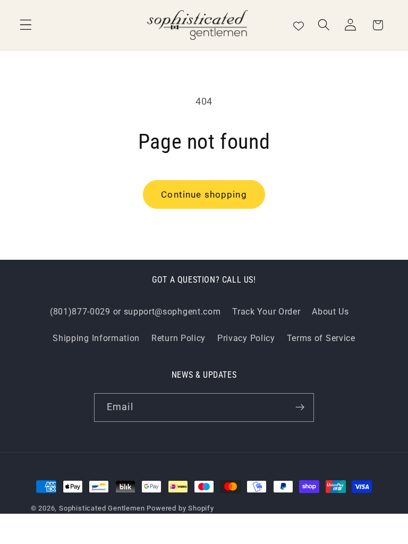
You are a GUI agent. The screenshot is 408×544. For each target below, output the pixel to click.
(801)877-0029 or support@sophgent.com (135, 312)
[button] (25, 25)
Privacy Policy (246, 338)
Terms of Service (321, 338)
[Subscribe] (299, 407)
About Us (330, 312)
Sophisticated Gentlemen (102, 508)
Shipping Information (96, 338)
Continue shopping (204, 194)
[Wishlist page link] (298, 25)
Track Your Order (266, 312)
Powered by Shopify (180, 508)
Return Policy (178, 338)
